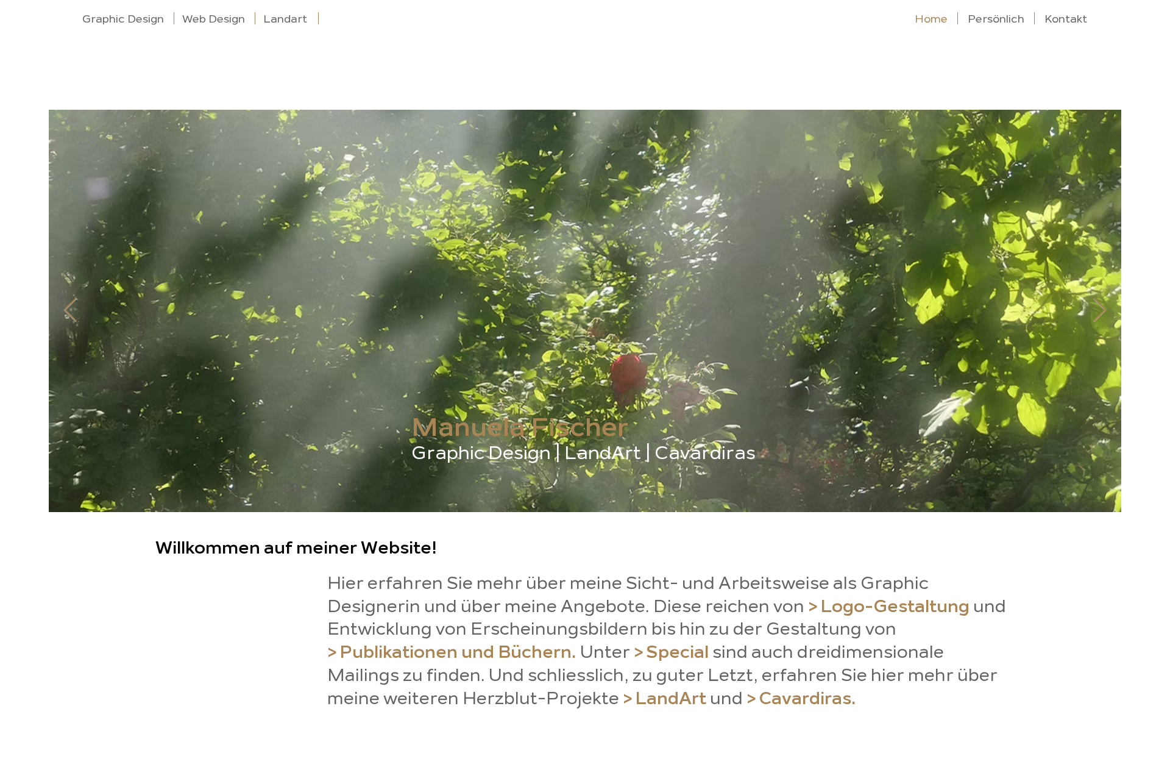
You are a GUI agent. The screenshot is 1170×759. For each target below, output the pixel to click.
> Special (671, 652)
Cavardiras (705, 452)
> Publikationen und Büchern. (451, 652)
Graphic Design (481, 452)
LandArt (602, 452)
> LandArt (664, 698)
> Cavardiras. (801, 698)
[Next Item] (1099, 311)
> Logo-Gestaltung (889, 606)
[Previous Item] (70, 311)
